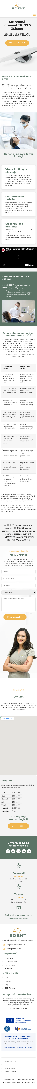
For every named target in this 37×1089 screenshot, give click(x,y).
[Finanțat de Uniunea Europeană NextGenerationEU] (18, 1020)
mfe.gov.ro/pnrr (10, 1047)
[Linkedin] (24, 851)
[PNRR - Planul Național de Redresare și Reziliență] (23, 1029)
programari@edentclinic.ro (18, 919)
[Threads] (29, 851)
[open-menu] (34, 14)
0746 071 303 (19, 898)
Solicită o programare (18, 915)
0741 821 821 (18, 877)
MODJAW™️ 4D (22, 540)
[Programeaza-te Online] (18, 907)
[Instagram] (13, 851)
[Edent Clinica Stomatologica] (18, 5)
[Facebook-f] (8, 851)
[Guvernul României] (7, 1029)
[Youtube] (18, 851)
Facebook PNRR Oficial (24, 1047)
